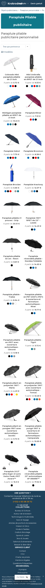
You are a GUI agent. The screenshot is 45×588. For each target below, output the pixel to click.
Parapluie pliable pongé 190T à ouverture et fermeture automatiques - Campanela (33, 432)
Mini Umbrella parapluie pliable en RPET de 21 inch (33, 77)
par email (24, 505)
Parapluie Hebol (12, 151)
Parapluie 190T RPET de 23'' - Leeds (33, 220)
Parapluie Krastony (33, 184)
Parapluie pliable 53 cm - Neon (11, 257)
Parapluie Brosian (12, 184)
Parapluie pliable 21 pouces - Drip (12, 219)
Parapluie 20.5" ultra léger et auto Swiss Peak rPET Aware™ (12, 475)
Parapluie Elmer (33, 113)
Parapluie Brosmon (33, 151)
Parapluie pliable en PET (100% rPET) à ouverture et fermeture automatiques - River (33, 300)
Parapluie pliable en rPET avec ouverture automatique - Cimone (11, 345)
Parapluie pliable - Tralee (12, 295)
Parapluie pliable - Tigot (33, 341)
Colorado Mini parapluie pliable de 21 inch (11, 77)
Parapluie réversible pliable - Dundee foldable (33, 258)
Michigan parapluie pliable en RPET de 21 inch (11, 115)
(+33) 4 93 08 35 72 (22, 501)
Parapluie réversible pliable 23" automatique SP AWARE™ (33, 475)
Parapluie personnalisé (29, 10)
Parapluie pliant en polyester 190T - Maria (11, 385)
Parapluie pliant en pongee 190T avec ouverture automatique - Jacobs (11, 431)
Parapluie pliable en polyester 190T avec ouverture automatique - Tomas (33, 388)
